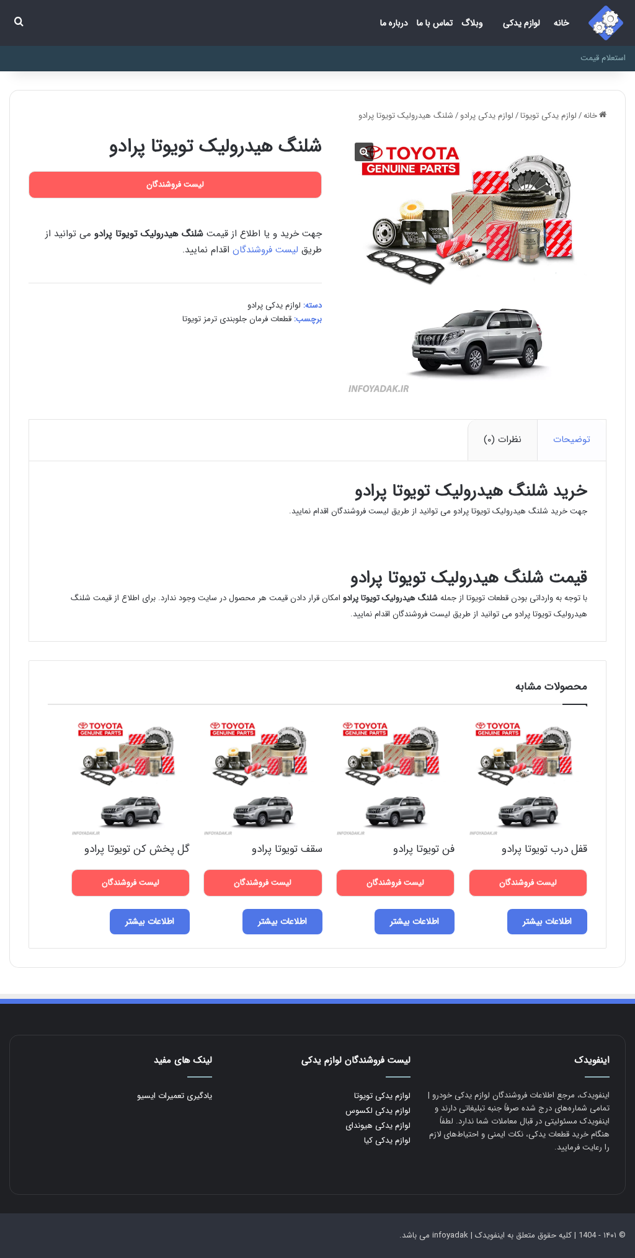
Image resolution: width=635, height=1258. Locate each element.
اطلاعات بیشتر (547, 921)
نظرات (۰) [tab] (503, 439)
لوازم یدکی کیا (387, 1140)
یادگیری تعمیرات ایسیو (174, 1095)
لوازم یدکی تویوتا (548, 115)
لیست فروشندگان (265, 249)
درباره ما (394, 23)
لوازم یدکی (521, 23)
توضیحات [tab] (571, 439)
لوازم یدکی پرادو (486, 115)
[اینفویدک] (606, 23)
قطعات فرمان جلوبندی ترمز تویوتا (236, 319)
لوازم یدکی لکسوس (378, 1110)
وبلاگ (472, 23)
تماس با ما (435, 23)
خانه (561, 23)
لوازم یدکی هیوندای (378, 1125)
